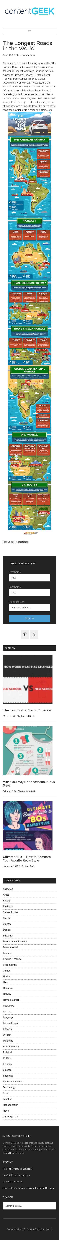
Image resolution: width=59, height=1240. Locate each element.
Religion (7, 1064)
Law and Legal (10, 1023)
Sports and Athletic (13, 1081)
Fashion (7, 953)
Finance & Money (12, 959)
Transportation (21, 542)
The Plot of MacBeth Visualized (18, 1169)
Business (8, 906)
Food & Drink (10, 964)
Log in (49, 1229)
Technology (9, 1087)
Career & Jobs (10, 912)
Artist (6, 894)
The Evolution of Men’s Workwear (27, 710)
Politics (7, 1058)
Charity (6, 918)
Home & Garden (11, 999)
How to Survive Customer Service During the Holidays (28, 1188)
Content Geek (29, 11)
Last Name (15, 587)
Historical (8, 988)
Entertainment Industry (15, 941)
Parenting (8, 1040)
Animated (8, 889)
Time (5, 1093)
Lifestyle (8, 1029)
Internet (7, 1011)
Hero (5, 982)
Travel (6, 1110)
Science (7, 1069)
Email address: (17, 601)
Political (7, 1052)
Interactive (8, 1005)
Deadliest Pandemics (13, 1181)
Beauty (6, 900)
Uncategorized (10, 1116)
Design (7, 929)
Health (6, 976)
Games (6, 970)
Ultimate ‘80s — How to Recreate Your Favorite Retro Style (27, 858)
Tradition (7, 1099)
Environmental (10, 947)
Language (8, 1017)
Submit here (8, 1153)
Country (7, 924)
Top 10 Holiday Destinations (16, 1175)
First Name (15, 572)
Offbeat (7, 1034)
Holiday (7, 994)
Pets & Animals (11, 1046)
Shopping (8, 1075)
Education (8, 935)
